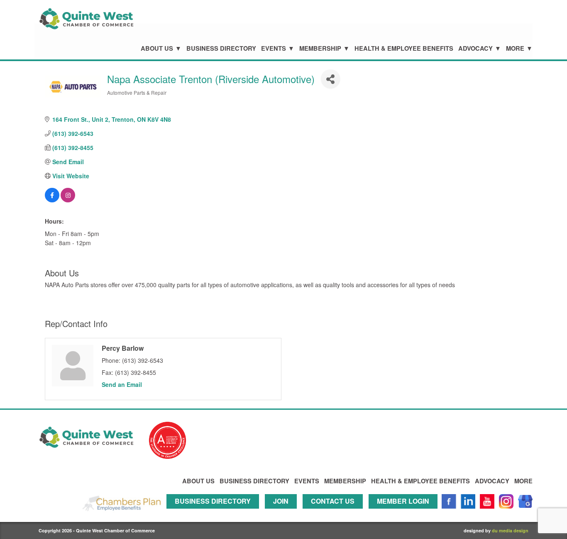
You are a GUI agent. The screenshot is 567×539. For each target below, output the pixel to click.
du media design (510, 530)
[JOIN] (283, 512)
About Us (157, 48)
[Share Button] (330, 78)
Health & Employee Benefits (403, 48)
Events (273, 48)
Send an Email (122, 384)
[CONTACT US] (335, 512)
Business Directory (221, 48)
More (515, 48)
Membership (320, 48)
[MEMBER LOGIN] (405, 512)
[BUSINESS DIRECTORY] (214, 512)
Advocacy (475, 48)
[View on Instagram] (68, 200)
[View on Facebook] (52, 200)
